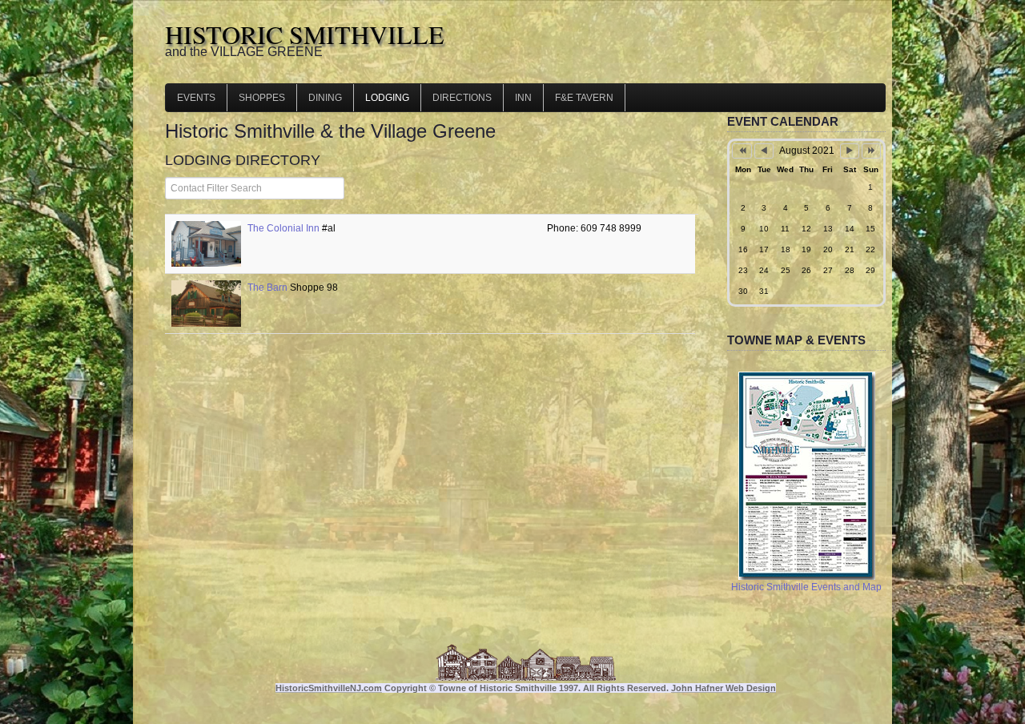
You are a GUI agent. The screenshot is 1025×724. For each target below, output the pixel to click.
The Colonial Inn (283, 228)
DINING (325, 97)
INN (523, 97)
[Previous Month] (764, 151)
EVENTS (196, 97)
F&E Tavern (584, 97)
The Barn (267, 287)
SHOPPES (262, 97)
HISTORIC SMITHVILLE (304, 34)
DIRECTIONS (462, 97)
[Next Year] (871, 151)
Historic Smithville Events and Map (806, 587)
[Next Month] (849, 151)
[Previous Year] (741, 151)
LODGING (387, 97)
